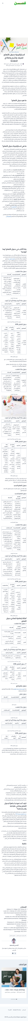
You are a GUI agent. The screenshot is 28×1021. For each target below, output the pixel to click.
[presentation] (14, 977)
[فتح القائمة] (3, 3)
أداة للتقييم (14, 207)
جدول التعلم (12, 935)
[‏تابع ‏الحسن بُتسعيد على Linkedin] (13, 953)
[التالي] (4, 982)
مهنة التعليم (7, 992)
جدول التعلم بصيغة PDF (21, 814)
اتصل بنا (10, 1009)
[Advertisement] (14, 21)
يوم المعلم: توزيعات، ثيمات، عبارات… (14, 989)
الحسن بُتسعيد (16, 63)
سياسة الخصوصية (17, 1009)
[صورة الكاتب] (23, 64)
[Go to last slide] (24, 982)
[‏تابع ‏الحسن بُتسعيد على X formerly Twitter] (15, 953)
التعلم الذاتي (8, 216)
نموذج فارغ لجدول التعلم (19, 689)
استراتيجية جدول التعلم (21, 935)
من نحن (24, 1009)
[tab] (16, 999)
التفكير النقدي (12, 259)
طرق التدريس (13, 992)
